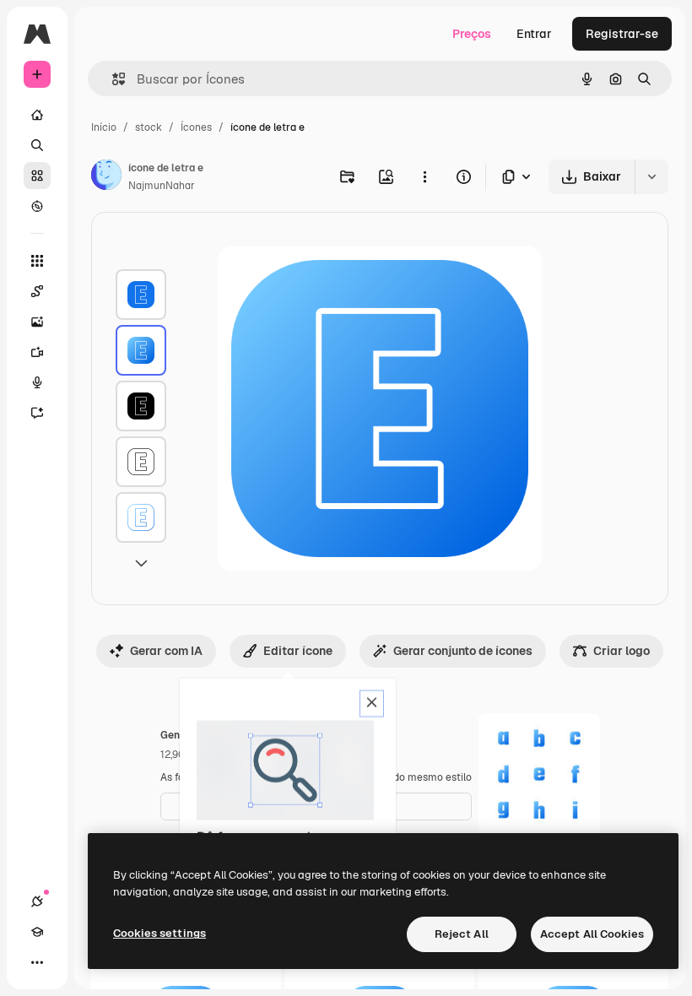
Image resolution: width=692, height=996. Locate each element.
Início (103, 127)
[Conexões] (37, 901)
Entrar (534, 33)
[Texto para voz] (37, 382)
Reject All (462, 934)
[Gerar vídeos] (37, 351)
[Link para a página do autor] (106, 177)
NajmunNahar (161, 185)
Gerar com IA (166, 650)
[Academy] (37, 931)
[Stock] (37, 175)
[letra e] (141, 294)
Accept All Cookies (592, 934)
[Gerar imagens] (37, 321)
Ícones (196, 127)
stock (148, 127)
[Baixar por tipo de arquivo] (517, 177)
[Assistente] (37, 412)
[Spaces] (37, 291)
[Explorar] (37, 205)
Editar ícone (297, 650)
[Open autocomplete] (112, 79)
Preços (471, 33)
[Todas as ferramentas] (37, 260)
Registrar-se (622, 33)
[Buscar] (37, 145)
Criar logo (621, 650)
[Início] (37, 114)
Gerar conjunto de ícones (463, 650)
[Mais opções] (424, 176)
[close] (372, 704)
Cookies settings (159, 933)
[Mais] (37, 962)
